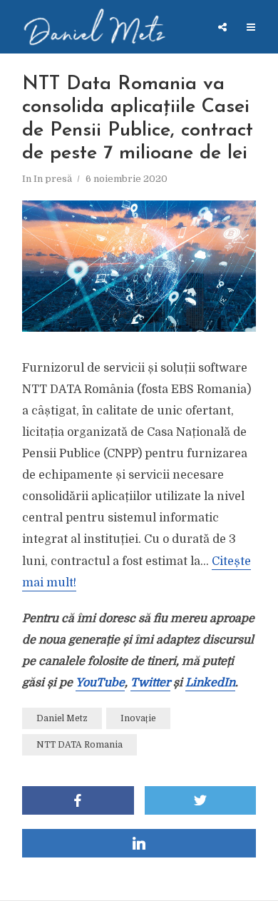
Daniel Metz (62, 718)
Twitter (150, 682)
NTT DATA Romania (79, 745)
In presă (53, 178)
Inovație (138, 718)
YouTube (100, 682)
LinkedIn (210, 682)
